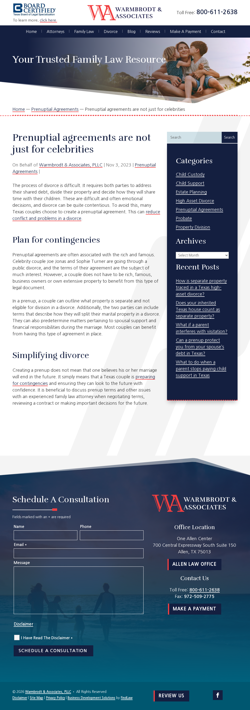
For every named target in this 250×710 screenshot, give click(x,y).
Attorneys (55, 31)
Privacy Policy (55, 698)
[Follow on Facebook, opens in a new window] (218, 695)
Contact (218, 31)
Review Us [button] (171, 696)
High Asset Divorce (195, 201)
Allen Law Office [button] (194, 564)
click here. (48, 20)
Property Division (193, 227)
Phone (85, 526)
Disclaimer (23, 624)
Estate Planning (191, 192)
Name (19, 526)
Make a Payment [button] (194, 609)
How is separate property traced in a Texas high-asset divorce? (201, 287)
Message (22, 563)
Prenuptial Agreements (199, 209)
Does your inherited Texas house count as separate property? (198, 309)
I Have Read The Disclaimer (47, 638)
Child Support (190, 183)
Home (31, 31)
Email (20, 544)
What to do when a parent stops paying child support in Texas (201, 369)
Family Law (84, 31)
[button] (245, 674)
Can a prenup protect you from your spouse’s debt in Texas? (200, 347)
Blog (131, 31)
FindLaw (127, 698)
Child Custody (190, 174)
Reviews (152, 31)
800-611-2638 (217, 12)
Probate (184, 218)
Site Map (36, 698)
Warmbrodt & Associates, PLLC (71, 165)
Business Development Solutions (91, 698)
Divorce (111, 31)
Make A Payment (185, 31)
